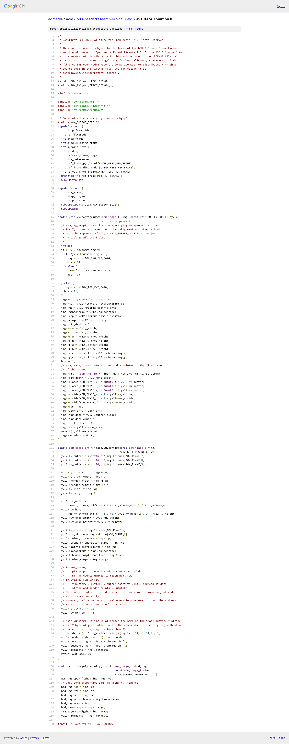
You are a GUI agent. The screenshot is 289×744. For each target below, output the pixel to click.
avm (69, 19)
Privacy (34, 738)
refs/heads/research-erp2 (98, 19)
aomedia (55, 19)
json (282, 737)
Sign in (281, 6)
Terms (45, 738)
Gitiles (24, 738)
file (129, 28)
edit (140, 28)
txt (272, 737)
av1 (130, 19)
